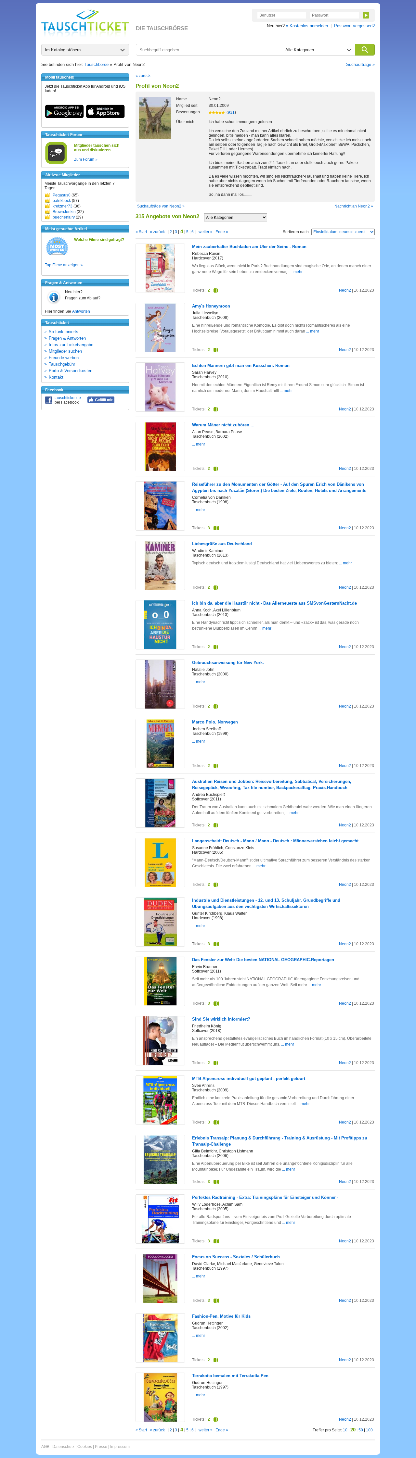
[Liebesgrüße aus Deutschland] (160, 588)
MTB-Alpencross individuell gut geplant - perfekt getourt (248, 1078)
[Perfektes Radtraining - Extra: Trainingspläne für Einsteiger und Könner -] (160, 1242)
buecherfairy (64, 217)
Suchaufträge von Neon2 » (161, 206)
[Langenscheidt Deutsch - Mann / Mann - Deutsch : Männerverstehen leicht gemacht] (160, 885)
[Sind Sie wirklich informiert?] (160, 1064)
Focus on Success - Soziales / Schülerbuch (236, 1256)
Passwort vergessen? (354, 25)
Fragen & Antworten (67, 338)
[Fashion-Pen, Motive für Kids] (160, 1361)
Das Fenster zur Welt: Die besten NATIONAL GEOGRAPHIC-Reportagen (263, 959)
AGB (45, 1446)
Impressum (120, 1446)
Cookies (84, 1446)
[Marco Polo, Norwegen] (160, 766)
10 (345, 1430)
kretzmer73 (62, 206)
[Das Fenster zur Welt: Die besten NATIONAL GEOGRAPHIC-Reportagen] (160, 1004)
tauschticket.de (68, 398)
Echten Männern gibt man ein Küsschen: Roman (241, 365)
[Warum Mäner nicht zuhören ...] (160, 469)
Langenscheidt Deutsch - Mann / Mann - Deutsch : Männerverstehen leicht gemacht (275, 840)
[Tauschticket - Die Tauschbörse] (85, 23)
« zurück (143, 75)
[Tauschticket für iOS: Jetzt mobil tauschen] (105, 117)
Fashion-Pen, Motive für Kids (221, 1316)
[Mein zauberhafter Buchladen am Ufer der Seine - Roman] (160, 291)
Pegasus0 (62, 195)
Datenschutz (63, 1446)
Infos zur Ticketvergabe (71, 344)
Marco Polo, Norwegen (215, 722)
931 (231, 112)
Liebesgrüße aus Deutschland (222, 543)
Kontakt (56, 377)
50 (360, 1430)
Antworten (81, 311)
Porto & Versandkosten (70, 370)
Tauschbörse (96, 64)
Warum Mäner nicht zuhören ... (223, 424)
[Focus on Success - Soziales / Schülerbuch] (160, 1301)
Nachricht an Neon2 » (353, 206)
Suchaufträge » (360, 64)
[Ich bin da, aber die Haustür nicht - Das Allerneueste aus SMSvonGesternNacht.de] (160, 648)
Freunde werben (64, 357)
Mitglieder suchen (65, 351)
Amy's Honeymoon (211, 306)
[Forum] (56, 163)
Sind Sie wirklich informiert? (221, 1019)
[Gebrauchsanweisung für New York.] (160, 707)
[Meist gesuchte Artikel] (57, 255)
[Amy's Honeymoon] (160, 350)
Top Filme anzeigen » (64, 265)
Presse (101, 1446)
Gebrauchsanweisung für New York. (228, 662)
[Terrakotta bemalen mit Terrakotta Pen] (160, 1420)
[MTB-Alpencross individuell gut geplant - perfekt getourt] (160, 1123)
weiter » (206, 232)
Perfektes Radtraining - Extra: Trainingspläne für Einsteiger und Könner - (265, 1197)
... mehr (296, 272)
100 (369, 1430)
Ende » (221, 232)
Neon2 (345, 290)
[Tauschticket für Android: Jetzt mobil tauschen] (64, 117)
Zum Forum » (86, 159)
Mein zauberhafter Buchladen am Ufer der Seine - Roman (249, 246)
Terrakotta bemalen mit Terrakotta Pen (230, 1375)
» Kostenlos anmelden (307, 25)
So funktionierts (63, 331)
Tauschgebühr (62, 364)
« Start (141, 232)
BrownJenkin (64, 211)
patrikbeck (62, 200)
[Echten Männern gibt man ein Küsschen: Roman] (160, 410)
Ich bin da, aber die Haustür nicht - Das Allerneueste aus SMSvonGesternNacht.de (274, 603)
